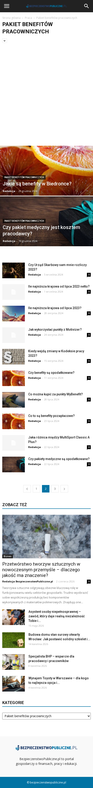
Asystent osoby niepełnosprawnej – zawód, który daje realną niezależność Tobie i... (56, 616)
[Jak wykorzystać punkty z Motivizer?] (13, 335)
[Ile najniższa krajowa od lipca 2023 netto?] (13, 292)
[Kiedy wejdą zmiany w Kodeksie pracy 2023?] (13, 356)
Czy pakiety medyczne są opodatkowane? (59, 459)
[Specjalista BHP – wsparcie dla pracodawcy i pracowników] (13, 662)
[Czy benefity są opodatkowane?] (13, 378)
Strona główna (11, 18)
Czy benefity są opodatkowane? (51, 372)
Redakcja (9, 191)
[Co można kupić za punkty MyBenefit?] (13, 400)
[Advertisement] (46, 96)
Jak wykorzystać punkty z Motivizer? (55, 329)
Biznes (8, 556)
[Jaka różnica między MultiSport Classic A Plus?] (13, 443)
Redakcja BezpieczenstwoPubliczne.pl (27, 581)
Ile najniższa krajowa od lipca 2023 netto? (59, 286)
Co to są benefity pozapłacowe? (51, 416)
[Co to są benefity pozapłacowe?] (13, 421)
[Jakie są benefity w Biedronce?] (46, 183)
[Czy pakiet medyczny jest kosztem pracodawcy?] (46, 227)
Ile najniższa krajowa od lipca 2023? (54, 308)
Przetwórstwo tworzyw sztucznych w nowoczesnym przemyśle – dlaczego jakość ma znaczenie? (41, 569)
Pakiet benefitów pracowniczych (24, 177)
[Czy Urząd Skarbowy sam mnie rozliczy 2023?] (13, 270)
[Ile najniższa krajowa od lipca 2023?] (13, 313)
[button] (86, 6)
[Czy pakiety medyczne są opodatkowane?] (13, 464)
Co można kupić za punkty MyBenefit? (55, 394)
